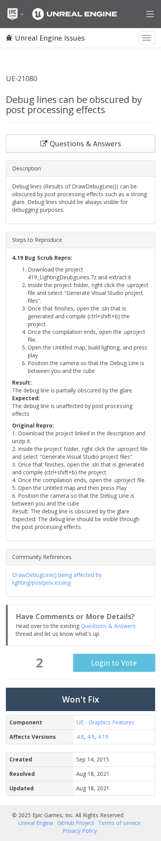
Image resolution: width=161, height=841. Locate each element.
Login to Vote (114, 662)
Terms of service (119, 823)
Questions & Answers (108, 626)
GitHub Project (75, 823)
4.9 (91, 736)
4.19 (103, 736)
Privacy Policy (80, 830)
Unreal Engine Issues (50, 38)
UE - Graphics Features (105, 722)
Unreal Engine (35, 823)
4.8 (80, 736)
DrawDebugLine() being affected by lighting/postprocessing (57, 578)
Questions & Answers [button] (85, 143)
